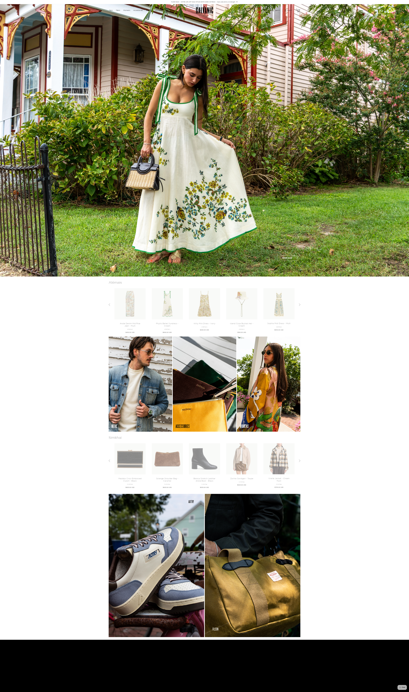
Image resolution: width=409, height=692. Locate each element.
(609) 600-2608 (277, 664)
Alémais (115, 281)
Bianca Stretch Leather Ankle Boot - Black (204, 479)
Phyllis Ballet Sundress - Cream (167, 324)
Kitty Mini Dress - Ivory (204, 322)
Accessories (193, 671)
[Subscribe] (167, 670)
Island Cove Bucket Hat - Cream (241, 324)
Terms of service (175, 687)
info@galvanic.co (277, 659)
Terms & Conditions (235, 671)
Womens (192, 667)
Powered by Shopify (133, 687)
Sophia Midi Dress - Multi (279, 322)
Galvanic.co (120, 687)
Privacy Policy (233, 667)
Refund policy (148, 687)
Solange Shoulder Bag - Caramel (167, 479)
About (230, 659)
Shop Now (287, 258)
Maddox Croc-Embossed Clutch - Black (130, 479)
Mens (191, 663)
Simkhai (115, 436)
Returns (231, 663)
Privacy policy (161, 687)
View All (192, 675)
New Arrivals (194, 659)
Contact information (193, 687)
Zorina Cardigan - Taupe (241, 477)
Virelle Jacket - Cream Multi (279, 479)
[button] (111, 10)
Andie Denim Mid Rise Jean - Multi (130, 324)
